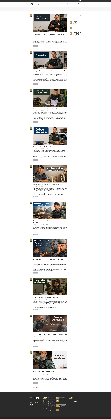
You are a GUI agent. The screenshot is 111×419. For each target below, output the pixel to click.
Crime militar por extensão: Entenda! (43, 371)
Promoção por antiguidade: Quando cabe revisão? (47, 184)
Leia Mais (35, 196)
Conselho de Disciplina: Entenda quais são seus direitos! (77, 28)
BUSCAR (80, 15)
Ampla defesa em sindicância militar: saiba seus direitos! (49, 109)
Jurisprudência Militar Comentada (77, 49)
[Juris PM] (34, 4)
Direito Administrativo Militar (76, 44)
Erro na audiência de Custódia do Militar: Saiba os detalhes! (50, 334)
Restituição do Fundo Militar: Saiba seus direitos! (47, 146)
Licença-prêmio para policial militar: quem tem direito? (49, 71)
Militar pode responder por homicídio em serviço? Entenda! (77, 33)
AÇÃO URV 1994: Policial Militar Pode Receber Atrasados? (77, 22)
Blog (40, 72)
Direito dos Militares (44, 72)
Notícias (72, 51)
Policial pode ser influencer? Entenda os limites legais (48, 34)
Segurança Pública (74, 53)
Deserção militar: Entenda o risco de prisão (45, 297)
